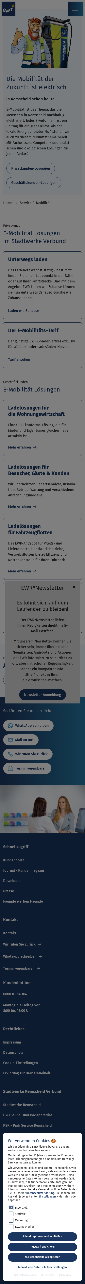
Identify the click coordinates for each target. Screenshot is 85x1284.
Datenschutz (47, 1275)
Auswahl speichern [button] (43, 1246)
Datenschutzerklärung (40, 1193)
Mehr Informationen (25, 1275)
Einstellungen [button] (47, 1196)
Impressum (65, 1275)
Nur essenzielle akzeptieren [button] (42, 1257)
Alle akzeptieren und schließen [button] (42, 1236)
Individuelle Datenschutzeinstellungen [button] (42, 1267)
